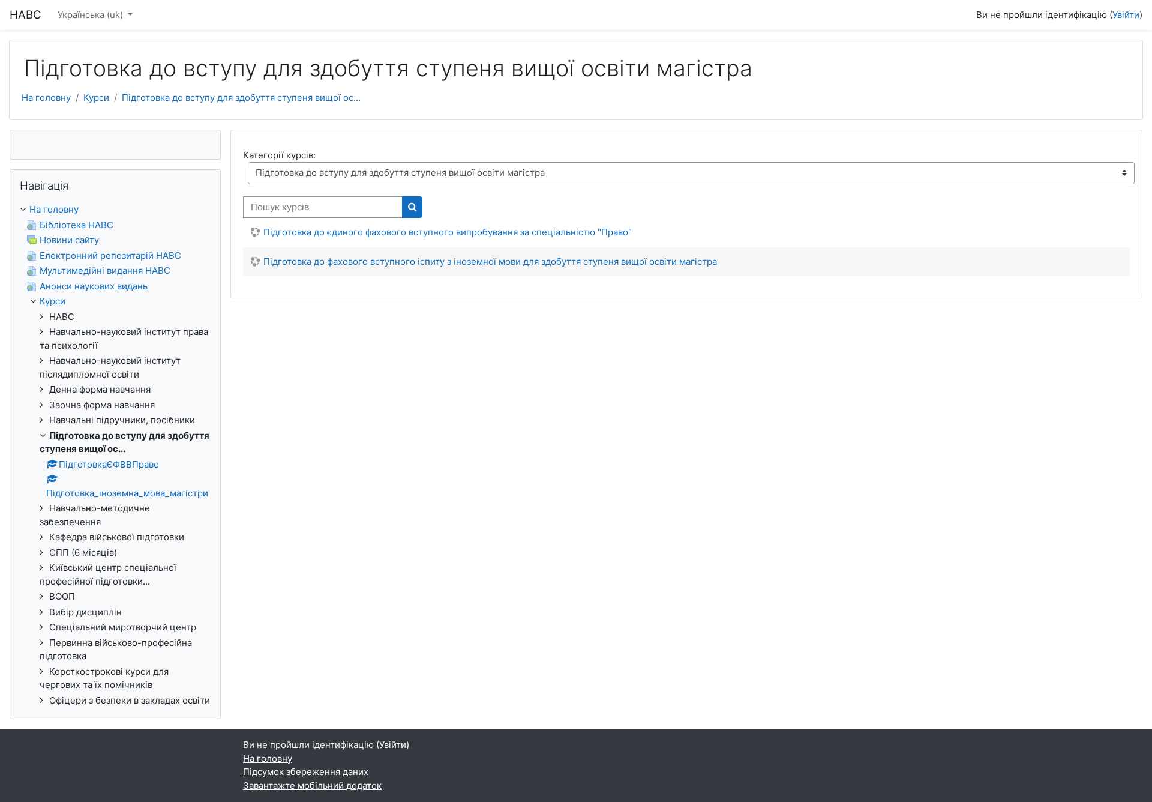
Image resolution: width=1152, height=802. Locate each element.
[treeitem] (115, 455)
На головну (46, 97)
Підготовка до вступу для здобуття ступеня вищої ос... (241, 97)
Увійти (1125, 14)
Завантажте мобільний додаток (312, 785)
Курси (96, 97)
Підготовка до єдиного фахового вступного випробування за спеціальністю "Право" (447, 232)
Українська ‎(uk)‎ (91, 14)
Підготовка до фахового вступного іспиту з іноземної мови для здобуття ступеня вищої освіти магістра (490, 261)
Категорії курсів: (279, 155)
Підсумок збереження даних (305, 771)
